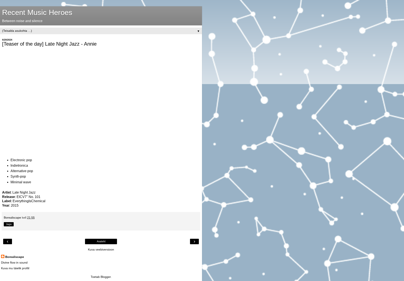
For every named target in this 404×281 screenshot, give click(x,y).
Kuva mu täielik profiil (15, 268)
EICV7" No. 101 (28, 197)
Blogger (106, 276)
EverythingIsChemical (29, 201)
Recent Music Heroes (37, 12)
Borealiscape (14, 257)
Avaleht (101, 241)
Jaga (9, 224)
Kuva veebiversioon (101, 249)
